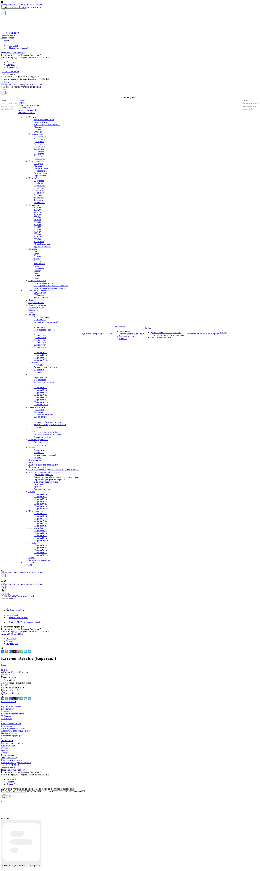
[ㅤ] (28, 332)
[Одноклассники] (6, 651)
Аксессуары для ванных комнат (15, 731)
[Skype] (25, 651)
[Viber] (18, 651)
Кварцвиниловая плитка (12, 714)
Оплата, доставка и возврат (13, 743)
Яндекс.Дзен (12, 67)
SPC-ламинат (7, 716)
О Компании (7, 740)
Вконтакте (11, 62)
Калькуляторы (7, 755)
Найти (4, 797)
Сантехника (6, 718)
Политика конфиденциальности (16, 762)
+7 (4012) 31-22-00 (10, 33)
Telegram (10, 64)
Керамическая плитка (11, 706)
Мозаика (5, 711)
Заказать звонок (8, 74)
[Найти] (3, 13)
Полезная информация (11, 736)
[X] (14, 651)
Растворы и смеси (9, 733)
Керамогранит (7, 709)
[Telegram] (29, 651)
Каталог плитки (8, 701)
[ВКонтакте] (2, 651)
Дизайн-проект (8, 745)
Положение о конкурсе (11, 760)
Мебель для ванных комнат (13, 728)
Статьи (4, 753)
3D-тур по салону (9, 757)
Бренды (4, 750)
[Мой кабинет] (2, 579)
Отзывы (5, 748)
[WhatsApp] (21, 651)
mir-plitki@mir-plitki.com (14, 52)
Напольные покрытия (11, 723)
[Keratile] (5, 675)
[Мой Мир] (10, 651)
